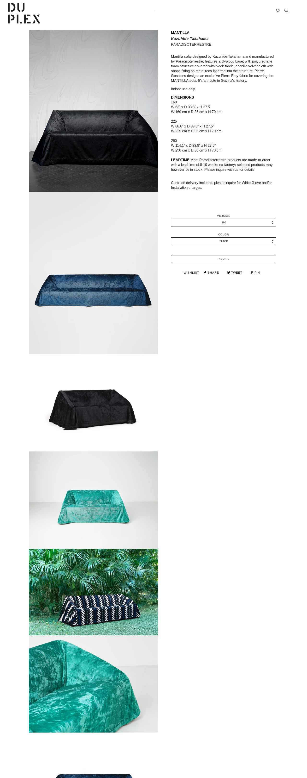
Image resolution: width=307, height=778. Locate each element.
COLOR (223, 234)
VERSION (223, 215)
